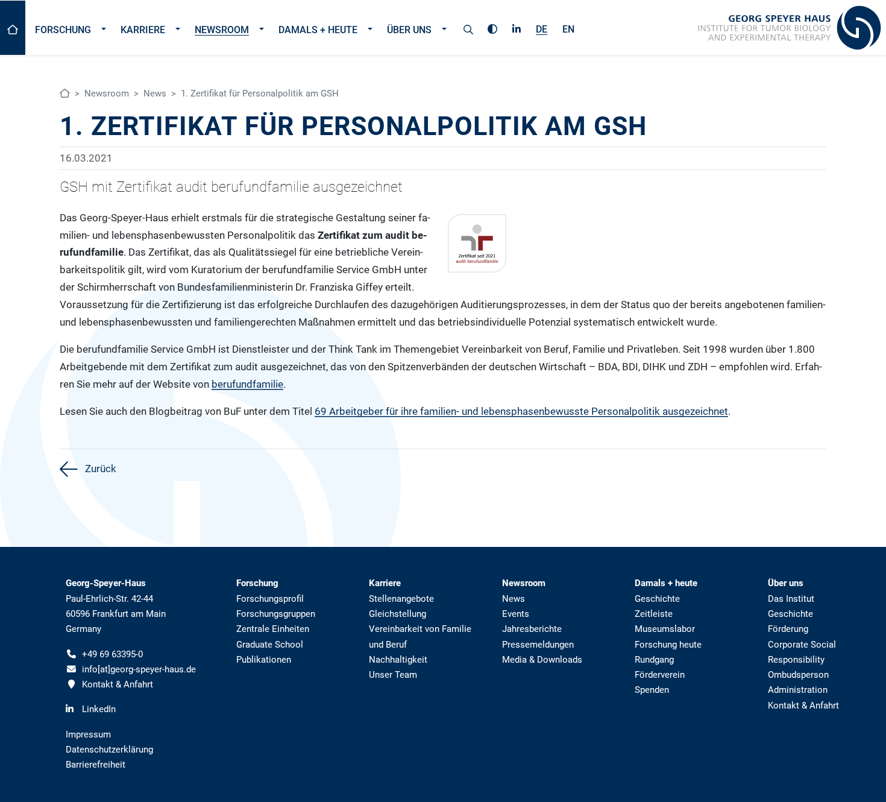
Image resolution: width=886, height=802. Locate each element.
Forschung (63, 30)
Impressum (88, 734)
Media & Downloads (542, 659)
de (541, 29)
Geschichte (657, 598)
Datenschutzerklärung (109, 749)
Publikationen (263, 659)
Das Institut (791, 598)
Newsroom (222, 30)
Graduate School (269, 644)
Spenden (652, 689)
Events (515, 613)
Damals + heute (317, 30)
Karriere (143, 30)
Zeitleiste (654, 613)
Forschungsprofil (270, 598)
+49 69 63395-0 (112, 654)
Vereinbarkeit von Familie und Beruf (420, 636)
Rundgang (654, 659)
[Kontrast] (492, 27)
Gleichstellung (397, 613)
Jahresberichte (532, 629)
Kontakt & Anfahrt (117, 684)
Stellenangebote (401, 598)
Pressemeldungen (538, 644)
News (154, 93)
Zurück (99, 469)
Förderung (788, 629)
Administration (798, 689)
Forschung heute (668, 644)
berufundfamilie (247, 384)
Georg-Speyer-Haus (106, 583)
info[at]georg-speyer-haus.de (139, 669)
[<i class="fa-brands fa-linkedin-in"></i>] (516, 27)
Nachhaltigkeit (398, 659)
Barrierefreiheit (95, 764)
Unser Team (393, 674)
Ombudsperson (798, 674)
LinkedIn (99, 709)
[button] (103, 28)
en (568, 29)
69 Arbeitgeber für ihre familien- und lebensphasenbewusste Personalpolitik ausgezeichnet (521, 411)
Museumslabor (665, 629)
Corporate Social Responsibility (802, 652)
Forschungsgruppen (275, 613)
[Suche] (468, 28)
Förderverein (660, 674)
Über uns (409, 30)
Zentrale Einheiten (272, 629)
